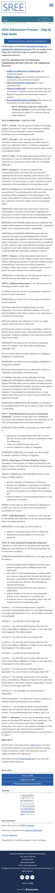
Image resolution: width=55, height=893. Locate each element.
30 (21, 814)
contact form (35, 745)
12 (27, 806)
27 (30, 812)
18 (25, 809)
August (25, 795)
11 (25, 806)
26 (27, 812)
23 (21, 812)
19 (27, 809)
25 (25, 812)
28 (32, 812)
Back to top (26, 883)
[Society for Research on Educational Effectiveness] (13, 12)
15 (34, 806)
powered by (21, 889)
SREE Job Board (27, 825)
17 (23, 809)
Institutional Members (33, 830)
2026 (31, 795)
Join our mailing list (9, 835)
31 (23, 814)
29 (34, 812)
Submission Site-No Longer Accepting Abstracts (27, 41)
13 (30, 806)
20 (30, 809)
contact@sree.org (27, 759)
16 (21, 809)
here (44, 840)
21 (32, 809)
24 (23, 812)
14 (32, 806)
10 (23, 806)
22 (34, 809)
